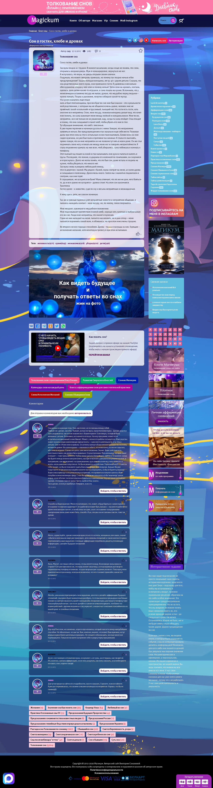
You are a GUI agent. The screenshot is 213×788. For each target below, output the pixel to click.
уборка (92, 243)
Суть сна (117, 740)
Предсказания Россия (101, 718)
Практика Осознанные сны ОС (47, 713)
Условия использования (106, 773)
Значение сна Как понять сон (64, 708)
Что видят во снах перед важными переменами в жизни (166, 296)
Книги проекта (158, 149)
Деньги (158, 128)
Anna (50, 424)
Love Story (160, 124)
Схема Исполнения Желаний (45, 395)
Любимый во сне (117, 708)
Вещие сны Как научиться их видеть (165, 311)
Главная (33, 31)
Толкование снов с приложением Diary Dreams (54, 380)
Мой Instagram (129, 20)
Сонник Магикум (161, 166)
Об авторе (84, 20)
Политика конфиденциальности (106, 770)
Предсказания (159, 163)
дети (105, 243)
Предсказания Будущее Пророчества (89, 713)
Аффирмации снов (161, 110)
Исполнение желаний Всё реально (164, 288)
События (159, 145)
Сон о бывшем (98, 740)
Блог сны (43, 31)
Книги (73, 20)
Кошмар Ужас (94, 708)
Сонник (114, 20)
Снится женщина (40, 734)
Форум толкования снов (163, 191)
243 (69, 51)
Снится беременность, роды (118, 729)
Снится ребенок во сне (101, 734)
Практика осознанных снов (165, 159)
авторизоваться (82, 413)
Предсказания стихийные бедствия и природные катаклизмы (62, 724)
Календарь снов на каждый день (47, 387)
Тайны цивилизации (161, 181)
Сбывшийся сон (88, 729)
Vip (106, 20)
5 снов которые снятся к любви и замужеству (166, 303)
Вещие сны (158, 114)
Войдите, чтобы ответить (113, 491)
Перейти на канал (99, 355)
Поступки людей (163, 138)
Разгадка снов (160, 121)
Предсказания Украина (112, 724)
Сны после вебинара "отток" (46, 740)
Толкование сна (41, 745)
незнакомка (76, 243)
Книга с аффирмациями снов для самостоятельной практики (100, 387)
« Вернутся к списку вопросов (41, 46)
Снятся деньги (75, 740)
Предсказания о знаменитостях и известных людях (57, 718)
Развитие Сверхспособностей (98, 380)
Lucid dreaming (158, 103)
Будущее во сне (161, 117)
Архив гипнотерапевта (163, 106)
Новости (156, 152)
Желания (36, 708)
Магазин (97, 20)
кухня (60, 243)
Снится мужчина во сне (69, 734)
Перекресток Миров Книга (164, 156)
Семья (158, 141)
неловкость (46, 243)
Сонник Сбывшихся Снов (77, 395)
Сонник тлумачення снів (163, 173)
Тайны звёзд (157, 177)
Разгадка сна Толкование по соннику (51, 729)
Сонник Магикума (127, 380)
